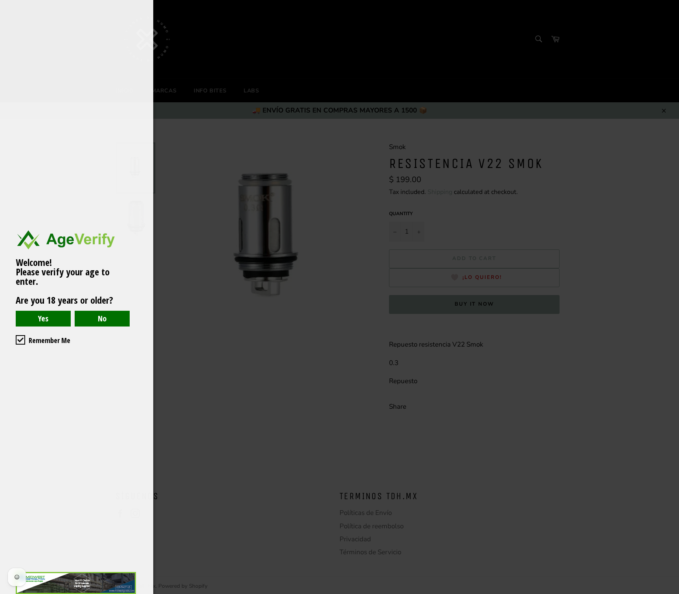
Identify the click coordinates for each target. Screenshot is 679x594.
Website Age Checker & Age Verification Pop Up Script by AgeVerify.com (669, 592)
